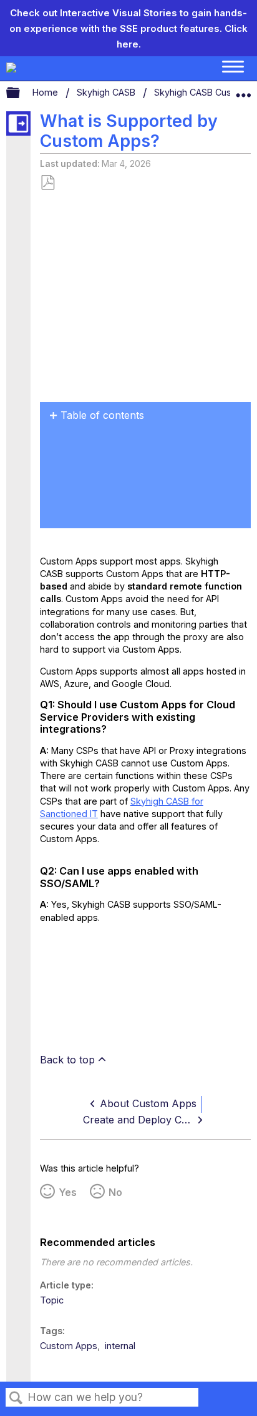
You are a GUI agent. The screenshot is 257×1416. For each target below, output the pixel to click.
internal (120, 1345)
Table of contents (102, 415)
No (115, 1192)
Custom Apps (68, 1345)
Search (16, 1398)
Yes (68, 1192)
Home (46, 92)
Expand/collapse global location (243, 90)
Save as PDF (47, 183)
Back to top (67, 1059)
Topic (52, 1300)
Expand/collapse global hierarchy (21, 93)
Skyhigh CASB (107, 92)
